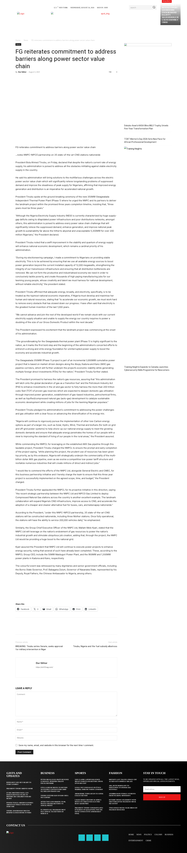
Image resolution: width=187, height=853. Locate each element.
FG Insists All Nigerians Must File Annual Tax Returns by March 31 (53, 811)
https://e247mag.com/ (44, 667)
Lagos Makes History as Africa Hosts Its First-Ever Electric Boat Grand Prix (88, 801)
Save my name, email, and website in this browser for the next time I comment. (56, 745)
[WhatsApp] (38, 78)
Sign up (162, 797)
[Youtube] (105, 837)
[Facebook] (18, 78)
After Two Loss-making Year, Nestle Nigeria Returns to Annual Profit (53, 803)
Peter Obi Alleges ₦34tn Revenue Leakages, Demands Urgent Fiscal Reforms (55, 781)
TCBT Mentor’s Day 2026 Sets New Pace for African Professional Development (145, 140)
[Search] (154, 7)
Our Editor (22, 72)
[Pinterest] (32, 78)
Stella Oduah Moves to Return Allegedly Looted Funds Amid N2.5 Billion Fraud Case (54, 789)
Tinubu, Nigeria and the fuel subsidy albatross (95, 646)
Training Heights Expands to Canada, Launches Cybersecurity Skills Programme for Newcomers (146, 368)
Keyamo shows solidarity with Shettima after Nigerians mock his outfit (122, 801)
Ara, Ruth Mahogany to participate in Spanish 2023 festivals (120, 787)
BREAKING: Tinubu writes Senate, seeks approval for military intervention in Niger (39, 648)
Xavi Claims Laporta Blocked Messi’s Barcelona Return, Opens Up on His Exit (89, 781)
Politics (167, 1)
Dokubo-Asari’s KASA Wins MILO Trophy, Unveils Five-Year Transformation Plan (146, 127)
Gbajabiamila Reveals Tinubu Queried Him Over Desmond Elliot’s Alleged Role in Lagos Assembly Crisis (170, 13)
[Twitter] (25, 78)
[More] (45, 78)
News (26, 40)
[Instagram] (89, 837)
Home (17, 40)
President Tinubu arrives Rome (19, 788)
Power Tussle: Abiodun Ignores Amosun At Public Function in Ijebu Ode (19, 804)
